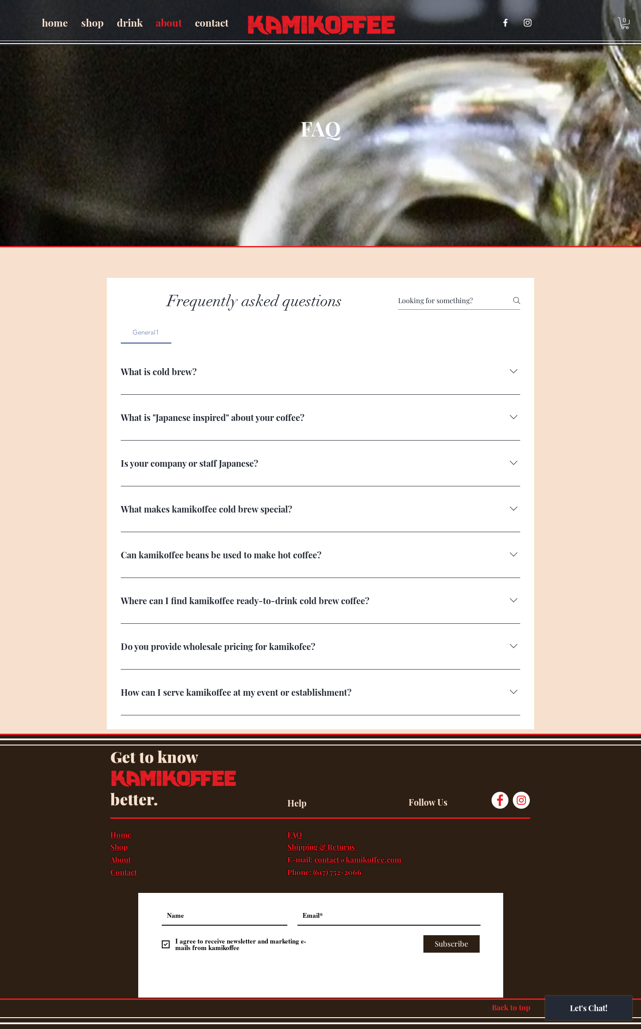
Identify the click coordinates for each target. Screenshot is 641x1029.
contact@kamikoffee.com (357, 859)
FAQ (294, 834)
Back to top (511, 1007)
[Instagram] (521, 800)
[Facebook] (499, 800)
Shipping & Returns (322, 846)
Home (120, 834)
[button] (625, 23)
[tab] (146, 332)
